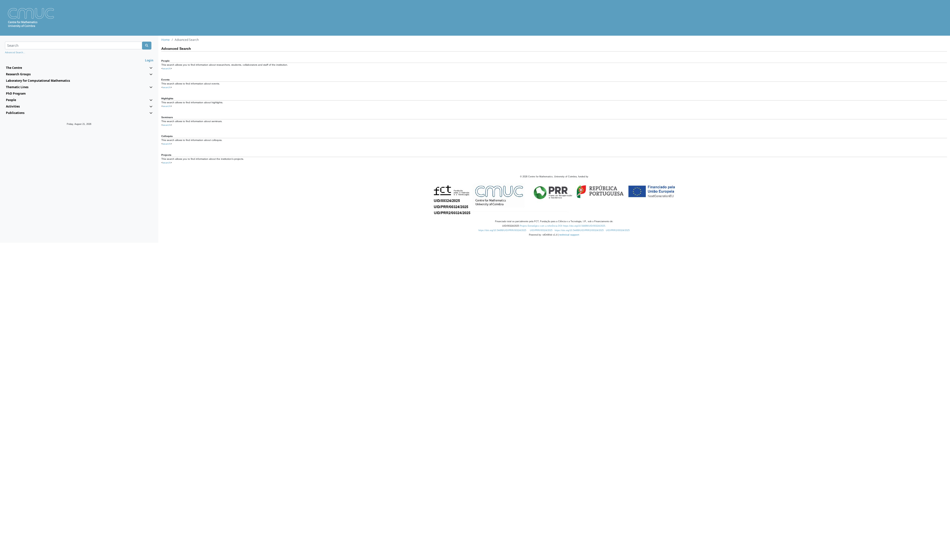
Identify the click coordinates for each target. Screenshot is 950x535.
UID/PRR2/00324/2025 (618, 230)
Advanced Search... (15, 52)
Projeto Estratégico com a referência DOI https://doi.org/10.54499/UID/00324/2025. (563, 226)
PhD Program (16, 93)
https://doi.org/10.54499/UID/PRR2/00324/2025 (579, 230)
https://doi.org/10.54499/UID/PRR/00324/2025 (502, 230)
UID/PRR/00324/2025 (541, 230)
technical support (569, 235)
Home (165, 40)
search (166, 68)
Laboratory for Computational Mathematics (38, 81)
